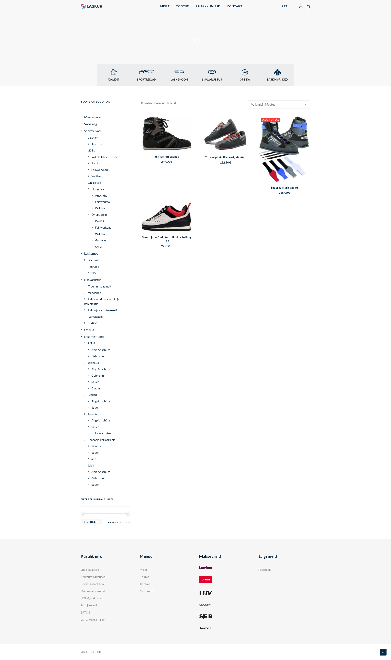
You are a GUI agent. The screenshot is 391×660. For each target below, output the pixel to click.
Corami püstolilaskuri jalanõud (225, 157)
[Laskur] (91, 6)
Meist (165, 6)
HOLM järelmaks (91, 598)
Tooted (182, 6)
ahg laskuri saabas (166, 156)
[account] (301, 6)
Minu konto (147, 591)
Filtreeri (91, 521)
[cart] (307, 6)
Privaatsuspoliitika (92, 584)
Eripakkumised (208, 6)
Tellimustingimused (93, 576)
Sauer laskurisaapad (284, 187)
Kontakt (235, 6)
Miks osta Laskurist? (93, 591)
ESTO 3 (85, 612)
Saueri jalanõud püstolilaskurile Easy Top (166, 238)
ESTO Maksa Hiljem (93, 619)
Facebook (264, 569)
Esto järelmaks (90, 605)
